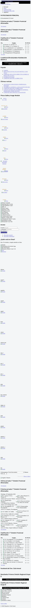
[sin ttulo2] (4, 192)
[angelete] (4, 129)
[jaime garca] (4, 182)
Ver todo (3, 54)
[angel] (4, 150)
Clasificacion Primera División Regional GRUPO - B (15, 588)
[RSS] (2, 250)
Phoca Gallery (27, 476)
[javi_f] (4, 140)
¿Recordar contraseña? (9, 236)
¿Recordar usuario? (8, 235)
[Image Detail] (6, 107)
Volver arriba (4, 603)
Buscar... (3, 3)
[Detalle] (3, 270)
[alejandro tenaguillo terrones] (4, 163)
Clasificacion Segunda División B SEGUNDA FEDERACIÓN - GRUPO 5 (15, 63)
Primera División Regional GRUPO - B (15, 579)
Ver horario (3, 26)
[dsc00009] (4, 108)
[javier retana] (4, 119)
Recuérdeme (4, 231)
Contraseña (3, 229)
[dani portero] (4, 171)
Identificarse (4, 232)
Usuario (2, 227)
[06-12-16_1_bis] (4, 99)
